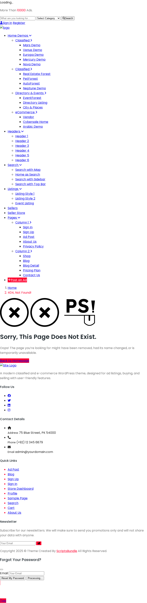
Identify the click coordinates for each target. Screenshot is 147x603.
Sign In (28, 227)
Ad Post (28, 237)
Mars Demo (31, 45)
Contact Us (31, 275)
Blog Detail (31, 265)
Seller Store (16, 213)
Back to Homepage (14, 360)
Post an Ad (19, 280)
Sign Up (28, 232)
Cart (11, 508)
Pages (13, 217)
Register (19, 23)
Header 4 (22, 150)
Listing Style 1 (24, 193)
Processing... (35, 578)
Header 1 (21, 136)
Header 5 (22, 155)
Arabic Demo (33, 126)
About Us (30, 241)
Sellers (13, 208)
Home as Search (27, 174)
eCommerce (25, 112)
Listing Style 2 (25, 198)
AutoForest (31, 83)
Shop (27, 256)
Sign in (7, 23)
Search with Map (28, 170)
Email (4, 573)
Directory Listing (35, 102)
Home (12, 288)
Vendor (28, 117)
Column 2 (22, 251)
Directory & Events (29, 93)
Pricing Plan (31, 270)
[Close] (1, 569)
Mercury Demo (34, 59)
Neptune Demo (34, 88)
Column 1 (22, 222)
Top (3, 600)
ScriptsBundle (66, 551)
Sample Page (18, 498)
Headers (14, 131)
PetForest (30, 78)
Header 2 (22, 141)
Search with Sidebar (30, 179)
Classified (22, 40)
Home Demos (18, 35)
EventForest (32, 98)
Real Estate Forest (37, 74)
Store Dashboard (20, 488)
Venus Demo (32, 50)
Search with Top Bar (30, 184)
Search (69, 18)
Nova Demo (32, 64)
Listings (13, 189)
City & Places (33, 107)
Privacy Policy (33, 246)
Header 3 (22, 146)
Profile (12, 493)
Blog (26, 261)
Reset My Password (13, 578)
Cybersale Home (35, 122)
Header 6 (22, 160)
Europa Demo (33, 55)
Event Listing (24, 203)
